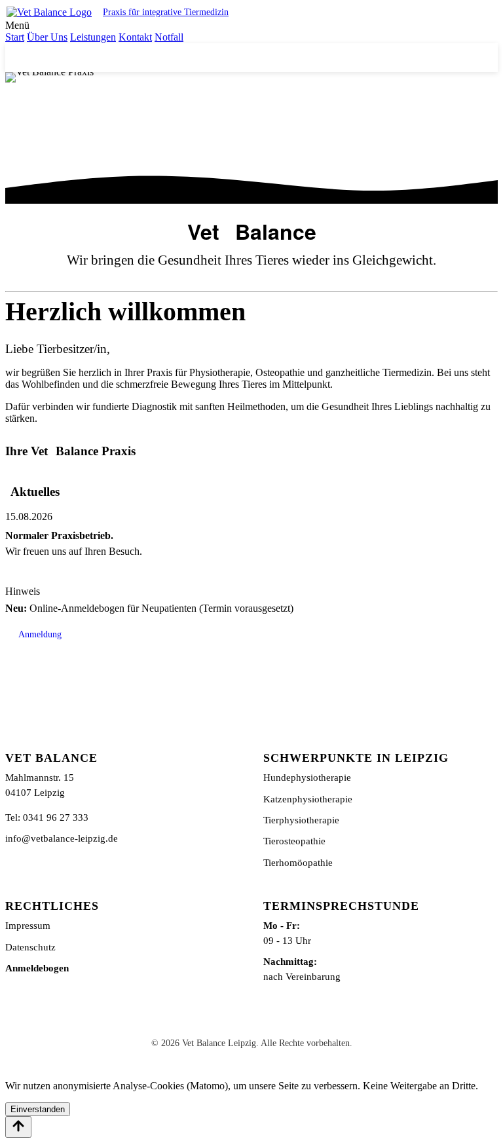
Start (14, 37)
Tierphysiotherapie (301, 819)
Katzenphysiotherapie (307, 798)
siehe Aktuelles (310, 57)
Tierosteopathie (294, 840)
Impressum (27, 925)
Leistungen (93, 37)
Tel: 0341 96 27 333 (46, 817)
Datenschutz (30, 946)
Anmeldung (40, 634)
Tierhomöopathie (298, 862)
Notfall (169, 37)
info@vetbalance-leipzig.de (61, 838)
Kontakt (135, 37)
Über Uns (47, 37)
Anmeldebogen (37, 967)
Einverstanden (37, 1109)
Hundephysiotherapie (307, 777)
